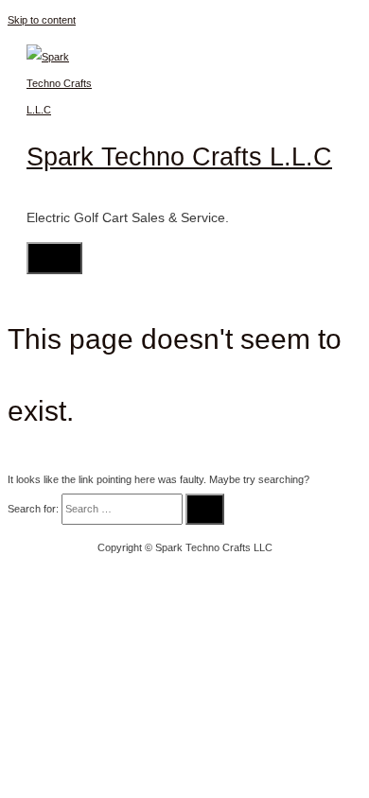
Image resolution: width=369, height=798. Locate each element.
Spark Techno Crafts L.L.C (179, 156)
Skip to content (42, 20)
